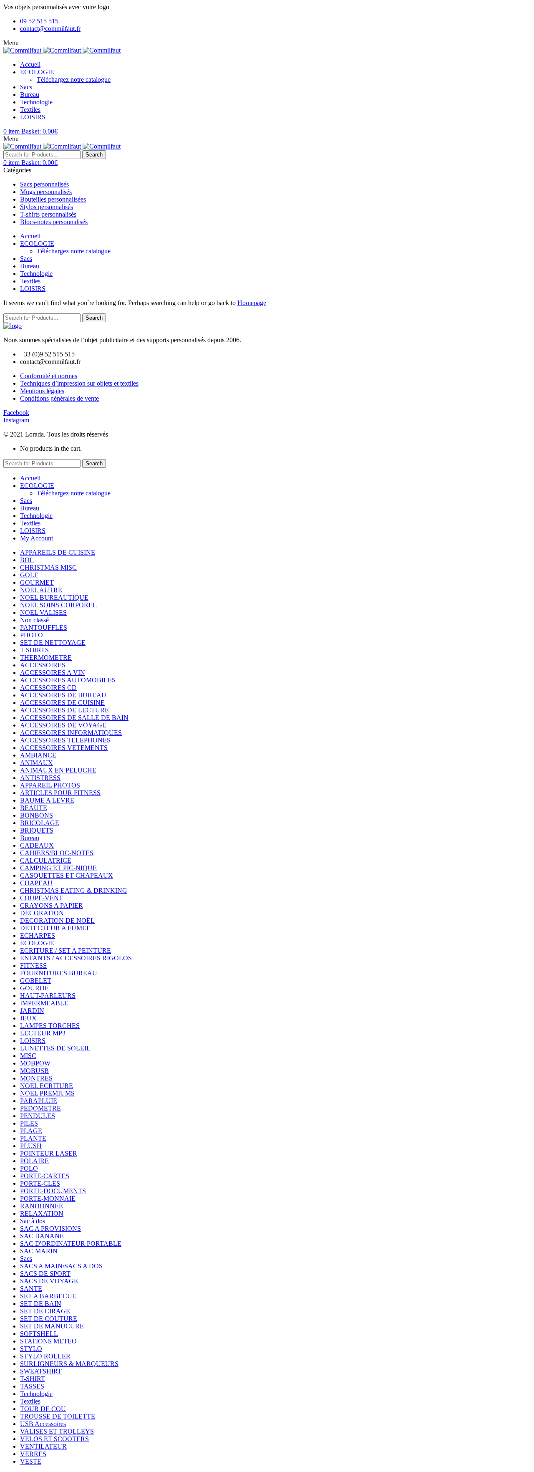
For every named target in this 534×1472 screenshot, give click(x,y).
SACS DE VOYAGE (49, 1281)
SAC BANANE (42, 1236)
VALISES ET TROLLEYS (57, 1431)
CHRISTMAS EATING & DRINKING (73, 890)
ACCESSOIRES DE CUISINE (62, 702)
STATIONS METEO (48, 1341)
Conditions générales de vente (59, 398)
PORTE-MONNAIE (48, 1198)
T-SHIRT (32, 1378)
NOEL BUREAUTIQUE (54, 597)
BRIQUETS (36, 830)
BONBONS (36, 815)
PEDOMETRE (40, 1108)
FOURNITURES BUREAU (58, 973)
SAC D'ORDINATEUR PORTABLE (70, 1243)
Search (94, 154)
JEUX (28, 1018)
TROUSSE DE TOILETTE (57, 1416)
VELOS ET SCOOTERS (54, 1438)
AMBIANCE (38, 755)
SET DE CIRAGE (45, 1311)
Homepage (251, 302)
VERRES (33, 1453)
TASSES (32, 1386)
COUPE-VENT (41, 897)
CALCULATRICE (45, 860)
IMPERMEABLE (44, 1003)
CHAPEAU (36, 882)
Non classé (34, 620)
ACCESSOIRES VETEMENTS (64, 747)
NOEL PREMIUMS (47, 1093)
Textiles (30, 1401)
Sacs (26, 1258)
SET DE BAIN (40, 1303)
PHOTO (31, 635)
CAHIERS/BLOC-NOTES (56, 852)
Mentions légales (42, 390)
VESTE (30, 1461)
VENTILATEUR (43, 1446)
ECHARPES (37, 935)
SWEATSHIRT (41, 1371)
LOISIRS (32, 1040)
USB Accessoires (43, 1423)
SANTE (31, 1288)
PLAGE (31, 1130)
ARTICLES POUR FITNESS (60, 792)
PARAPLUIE (38, 1100)
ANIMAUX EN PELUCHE (58, 770)
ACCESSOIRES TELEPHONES (65, 740)
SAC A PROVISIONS (50, 1228)
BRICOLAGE (39, 822)
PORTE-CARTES (44, 1175)
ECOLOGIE (37, 943)
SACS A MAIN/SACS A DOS (61, 1266)
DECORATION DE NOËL (57, 920)
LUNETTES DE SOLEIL (55, 1048)
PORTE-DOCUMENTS (53, 1190)
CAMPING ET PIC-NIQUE (58, 867)
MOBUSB (34, 1070)
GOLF (29, 574)
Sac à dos (32, 1221)
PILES (29, 1123)
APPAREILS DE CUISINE (57, 552)
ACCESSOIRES (42, 665)
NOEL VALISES (43, 612)
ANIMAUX (36, 762)
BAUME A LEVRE (47, 800)
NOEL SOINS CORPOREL (58, 604)
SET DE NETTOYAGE (53, 642)
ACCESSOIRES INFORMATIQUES (71, 732)
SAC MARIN (39, 1251)
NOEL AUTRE (41, 589)
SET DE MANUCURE (52, 1326)
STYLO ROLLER (45, 1356)
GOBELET (35, 980)
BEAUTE (33, 807)
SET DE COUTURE (48, 1318)
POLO (29, 1168)
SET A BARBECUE (48, 1296)
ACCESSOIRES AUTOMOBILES (68, 680)
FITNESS (33, 965)
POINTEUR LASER (48, 1153)
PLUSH (31, 1145)
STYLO (31, 1348)
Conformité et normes (48, 375)
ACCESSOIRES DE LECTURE (64, 710)
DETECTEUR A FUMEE (55, 928)
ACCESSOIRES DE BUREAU (63, 695)
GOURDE (34, 988)
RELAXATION (41, 1213)
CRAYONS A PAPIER (51, 905)
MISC (28, 1055)
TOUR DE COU (43, 1408)
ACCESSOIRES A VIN (52, 672)
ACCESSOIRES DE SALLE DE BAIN (74, 717)
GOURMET (37, 582)
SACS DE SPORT (45, 1273)
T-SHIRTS (34, 650)
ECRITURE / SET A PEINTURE (65, 950)
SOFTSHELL (39, 1333)
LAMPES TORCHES (50, 1025)
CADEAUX (37, 845)
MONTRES (36, 1078)
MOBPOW (35, 1063)
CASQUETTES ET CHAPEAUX (66, 875)
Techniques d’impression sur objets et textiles (79, 383)
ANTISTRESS (40, 777)
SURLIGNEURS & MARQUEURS (69, 1363)
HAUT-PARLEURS (48, 995)
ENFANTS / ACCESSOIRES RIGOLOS (76, 958)
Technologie (36, 1393)
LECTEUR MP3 (42, 1033)
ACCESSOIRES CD (48, 687)
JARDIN (32, 1010)
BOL (27, 559)
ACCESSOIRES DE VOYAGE (63, 725)
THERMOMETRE (46, 657)
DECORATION (42, 913)
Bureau (29, 837)
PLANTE (33, 1138)
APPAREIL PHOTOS (50, 785)
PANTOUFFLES (43, 627)
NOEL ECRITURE (46, 1085)
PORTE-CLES (40, 1183)
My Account (36, 538)
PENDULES (37, 1115)
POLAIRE (34, 1160)
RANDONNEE (41, 1205)
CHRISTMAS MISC (48, 567)
